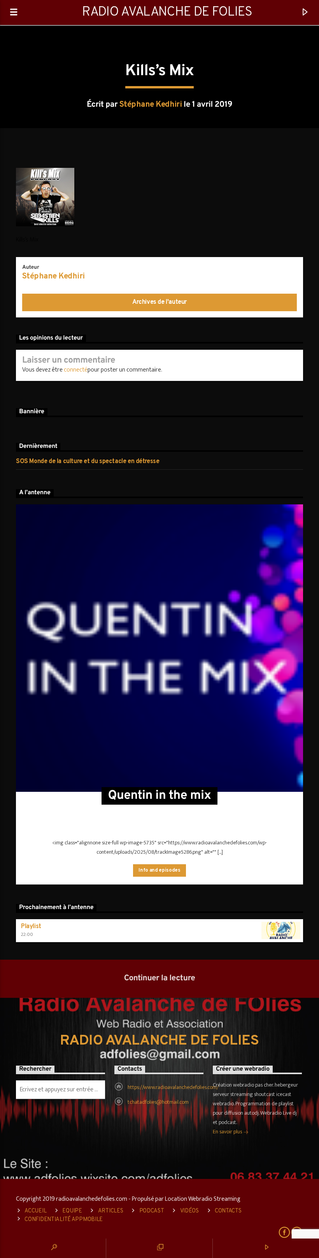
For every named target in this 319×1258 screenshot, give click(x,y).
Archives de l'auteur (159, 302)
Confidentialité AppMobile (64, 1219)
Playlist (31, 926)
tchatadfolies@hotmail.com (158, 1102)
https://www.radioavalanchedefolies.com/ (173, 1087)
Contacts (228, 1211)
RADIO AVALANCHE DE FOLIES (167, 12)
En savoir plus (228, 1131)
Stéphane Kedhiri (150, 105)
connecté (76, 370)
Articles (110, 1211)
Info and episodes (159, 870)
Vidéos (189, 1211)
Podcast (151, 1211)
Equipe (72, 1211)
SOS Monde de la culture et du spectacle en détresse (88, 461)
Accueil (35, 1211)
